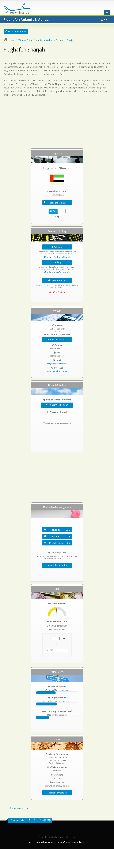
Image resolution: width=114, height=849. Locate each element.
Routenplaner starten (57, 339)
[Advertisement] (57, 123)
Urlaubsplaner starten (57, 565)
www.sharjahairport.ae (57, 371)
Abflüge (58, 262)
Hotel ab (61, 536)
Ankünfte (57, 246)
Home (12, 40)
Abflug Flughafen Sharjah (58, 272)
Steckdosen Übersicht (57, 792)
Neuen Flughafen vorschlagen (71, 842)
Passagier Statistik (57, 202)
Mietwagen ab (59, 542)
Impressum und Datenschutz (42, 842)
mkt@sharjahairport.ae (57, 363)
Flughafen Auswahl (17, 31)
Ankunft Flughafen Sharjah (58, 257)
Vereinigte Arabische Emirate (49, 40)
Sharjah (70, 40)
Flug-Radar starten (57, 280)
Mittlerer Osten (25, 40)
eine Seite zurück (19, 808)
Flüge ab (61, 529)
